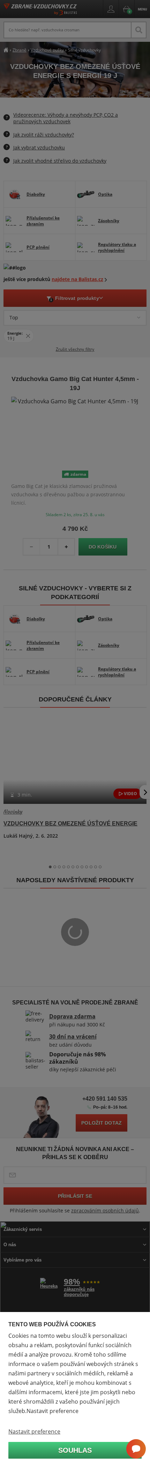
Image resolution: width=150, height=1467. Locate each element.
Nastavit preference (34, 1431)
